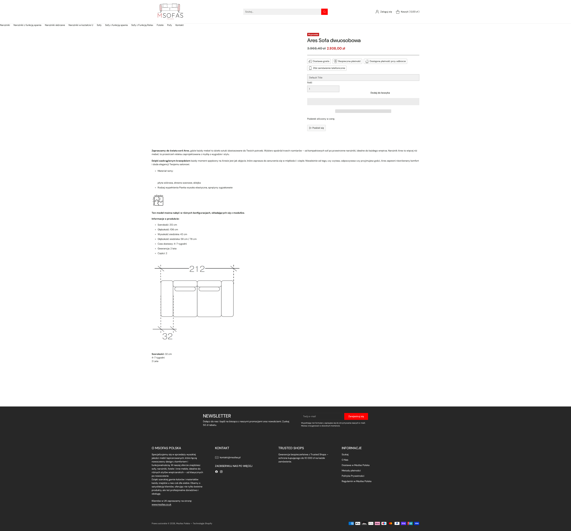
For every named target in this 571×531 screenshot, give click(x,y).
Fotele (160, 25)
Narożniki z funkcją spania (27, 25)
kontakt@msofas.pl (230, 457)
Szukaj (345, 454)
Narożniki (5, 25)
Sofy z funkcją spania (116, 25)
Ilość (309, 82)
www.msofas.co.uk (161, 504)
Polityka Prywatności (353, 475)
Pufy (169, 25)
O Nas (345, 459)
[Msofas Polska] (170, 11)
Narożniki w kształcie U (81, 25)
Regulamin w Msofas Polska (356, 481)
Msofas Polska (183, 523)
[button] (363, 101)
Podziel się (318, 127)
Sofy (99, 25)
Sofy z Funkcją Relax (142, 25)
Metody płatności (351, 470)
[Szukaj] (324, 12)
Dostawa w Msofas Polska (356, 465)
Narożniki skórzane (55, 25)
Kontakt (179, 25)
